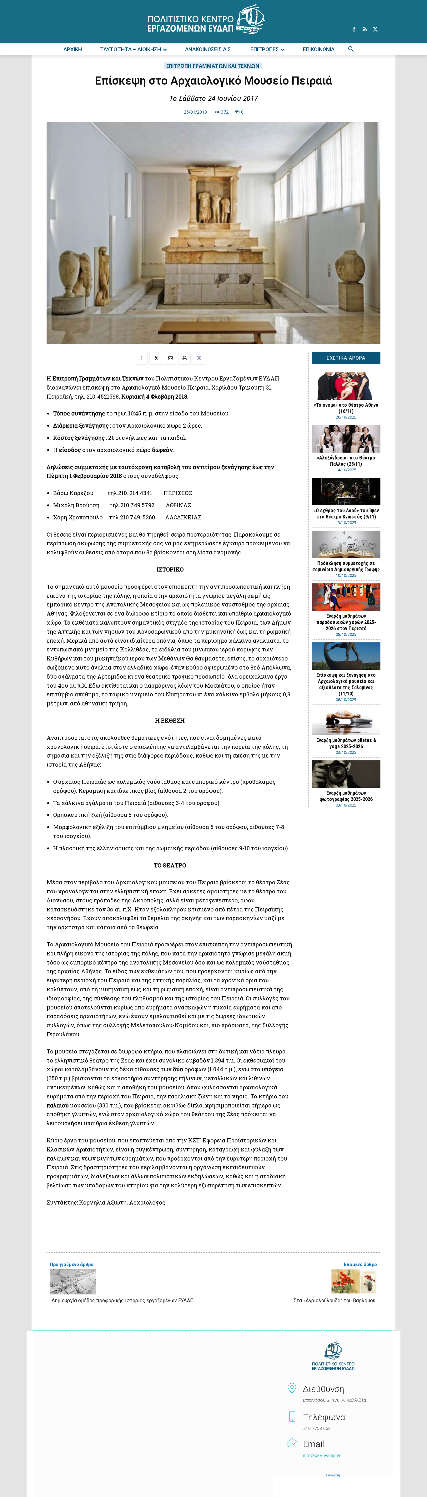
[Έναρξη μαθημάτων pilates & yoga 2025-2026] (346, 721)
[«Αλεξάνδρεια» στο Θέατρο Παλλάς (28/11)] (346, 439)
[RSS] (364, 29)
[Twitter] (375, 29)
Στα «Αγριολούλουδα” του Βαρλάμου (334, 1300)
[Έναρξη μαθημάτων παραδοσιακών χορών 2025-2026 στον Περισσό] (346, 597)
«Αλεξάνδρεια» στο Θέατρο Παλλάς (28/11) (346, 461)
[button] (351, 49)
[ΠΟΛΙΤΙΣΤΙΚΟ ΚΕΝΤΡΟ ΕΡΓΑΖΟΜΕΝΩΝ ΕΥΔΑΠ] (333, 1356)
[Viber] (199, 358)
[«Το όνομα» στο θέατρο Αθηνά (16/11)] (346, 386)
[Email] (170, 358)
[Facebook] (354, 29)
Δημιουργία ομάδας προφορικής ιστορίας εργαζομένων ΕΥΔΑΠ (123, 1300)
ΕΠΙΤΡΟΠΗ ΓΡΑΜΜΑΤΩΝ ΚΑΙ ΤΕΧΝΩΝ (212, 65)
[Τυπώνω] (184, 358)
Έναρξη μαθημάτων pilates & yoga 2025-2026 (346, 743)
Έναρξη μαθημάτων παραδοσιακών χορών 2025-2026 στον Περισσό (346, 622)
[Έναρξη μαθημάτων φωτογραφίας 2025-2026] (346, 774)
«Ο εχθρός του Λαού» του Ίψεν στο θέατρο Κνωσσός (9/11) (346, 514)
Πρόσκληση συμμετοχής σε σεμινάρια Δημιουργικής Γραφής (346, 566)
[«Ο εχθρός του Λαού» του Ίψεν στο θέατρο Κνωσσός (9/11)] (346, 491)
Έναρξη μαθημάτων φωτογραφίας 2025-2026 (346, 796)
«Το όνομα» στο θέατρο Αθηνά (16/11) (346, 408)
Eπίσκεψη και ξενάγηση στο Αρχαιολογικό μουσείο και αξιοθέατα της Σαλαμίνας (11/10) (346, 684)
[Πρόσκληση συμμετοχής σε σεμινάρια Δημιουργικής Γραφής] (346, 544)
